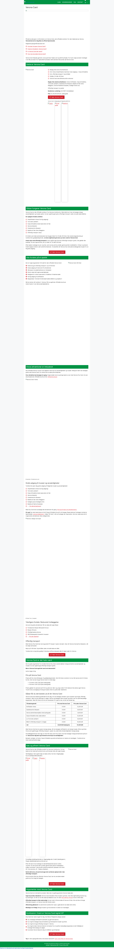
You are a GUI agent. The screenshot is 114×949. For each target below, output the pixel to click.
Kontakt (80, 2)
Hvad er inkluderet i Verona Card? (37, 49)
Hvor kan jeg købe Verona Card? (37, 54)
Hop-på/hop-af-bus (66, 897)
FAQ (75, 2)
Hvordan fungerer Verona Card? (37, 46)
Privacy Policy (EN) (63, 945)
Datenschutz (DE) (54, 945)
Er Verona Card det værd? (35, 51)
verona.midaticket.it (38, 514)
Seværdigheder (67, 2)
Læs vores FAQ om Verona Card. (64, 938)
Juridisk (47, 945)
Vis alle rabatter (33, 636)
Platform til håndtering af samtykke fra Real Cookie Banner (16, 948)
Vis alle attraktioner (35, 506)
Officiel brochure (52, 377)
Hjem (59, 2)
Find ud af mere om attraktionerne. (67, 509)
